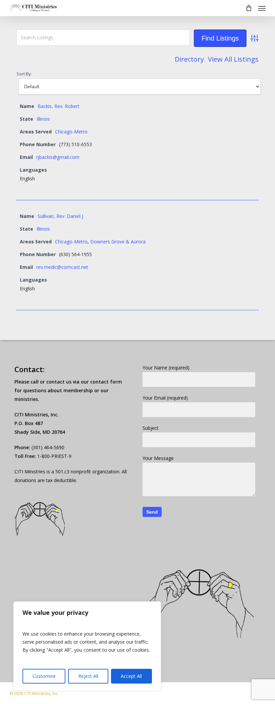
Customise (44, 676)
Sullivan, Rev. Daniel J (60, 216)
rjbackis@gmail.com (57, 157)
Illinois (43, 119)
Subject (151, 428)
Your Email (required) (165, 398)
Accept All (131, 676)
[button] (262, 8)
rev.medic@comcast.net (62, 267)
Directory (189, 59)
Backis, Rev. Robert (58, 106)
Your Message (158, 458)
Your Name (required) (166, 367)
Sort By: (24, 74)
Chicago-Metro (71, 131)
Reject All (88, 676)
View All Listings (233, 59)
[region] (87, 646)
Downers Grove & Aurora (118, 241)
